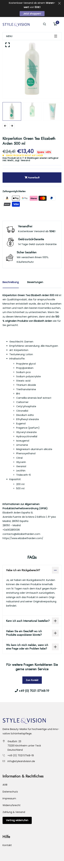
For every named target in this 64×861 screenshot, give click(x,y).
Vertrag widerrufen (17, 820)
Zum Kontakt (32, 680)
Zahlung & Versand (14, 812)
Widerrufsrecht (11, 805)
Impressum (9, 798)
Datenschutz (10, 791)
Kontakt (7, 845)
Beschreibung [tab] (11, 282)
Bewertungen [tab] (35, 282)
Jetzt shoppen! (32, 13)
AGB (5, 784)
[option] (32, 69)
